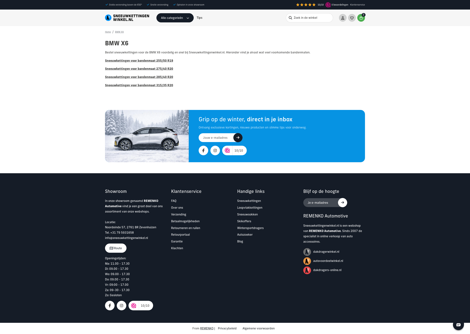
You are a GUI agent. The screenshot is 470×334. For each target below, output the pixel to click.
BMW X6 (119, 31)
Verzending (178, 214)
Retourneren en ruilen (185, 228)
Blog (240, 241)
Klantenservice (357, 4)
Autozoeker (245, 234)
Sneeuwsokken (247, 214)
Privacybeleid (227, 328)
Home (108, 31)
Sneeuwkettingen (249, 201)
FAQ (173, 201)
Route (117, 248)
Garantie (177, 241)
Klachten (177, 248)
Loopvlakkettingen (249, 207)
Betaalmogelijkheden (185, 221)
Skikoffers (244, 221)
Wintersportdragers (250, 228)
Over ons (177, 207)
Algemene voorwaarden (259, 328)
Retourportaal (180, 234)
